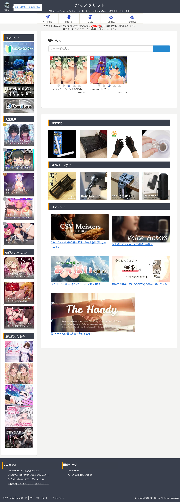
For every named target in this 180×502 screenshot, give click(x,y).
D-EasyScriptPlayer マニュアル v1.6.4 (28, 475)
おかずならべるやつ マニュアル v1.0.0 (28, 483)
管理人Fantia (8, 498)
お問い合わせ (58, 498)
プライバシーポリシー (40, 498)
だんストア (22, 498)
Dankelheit (73, 470)
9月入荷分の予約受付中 (27, 7)
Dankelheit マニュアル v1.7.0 (23, 470)
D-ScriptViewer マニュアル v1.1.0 (26, 479)
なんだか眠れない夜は (80, 475)
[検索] (161, 48)
